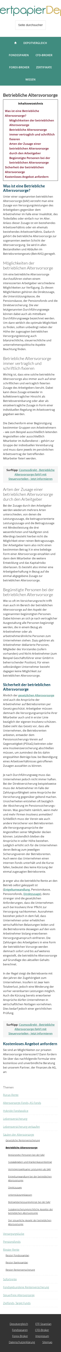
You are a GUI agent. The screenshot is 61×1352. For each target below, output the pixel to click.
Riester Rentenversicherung (20, 1269)
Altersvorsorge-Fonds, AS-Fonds (22, 1103)
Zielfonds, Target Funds (16, 1303)
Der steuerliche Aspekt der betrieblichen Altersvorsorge (29, 1222)
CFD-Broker (42, 1330)
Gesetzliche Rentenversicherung (23, 1140)
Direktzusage (31, 894)
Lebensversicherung (15, 1119)
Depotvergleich (19, 1324)
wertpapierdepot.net (30, 11)
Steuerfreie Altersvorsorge (19, 1295)
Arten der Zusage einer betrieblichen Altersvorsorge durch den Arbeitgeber (29, 148)
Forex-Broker (20, 1336)
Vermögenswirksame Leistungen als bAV (29, 1169)
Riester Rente (11, 1250)
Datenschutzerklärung (22, 1342)
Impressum (42, 1336)
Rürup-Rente (10, 1095)
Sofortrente (10, 1279)
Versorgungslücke (13, 1234)
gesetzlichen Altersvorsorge (36, 695)
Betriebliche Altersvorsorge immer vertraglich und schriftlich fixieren (32, 134)
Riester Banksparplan (17, 1262)
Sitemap (47, 1342)
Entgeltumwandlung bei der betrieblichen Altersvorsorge (30, 1178)
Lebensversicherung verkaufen (21, 1127)
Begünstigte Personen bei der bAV (26, 1154)
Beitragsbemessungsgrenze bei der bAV (29, 1202)
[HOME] (15, 43)
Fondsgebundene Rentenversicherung (26, 1287)
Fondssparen (20, 1330)
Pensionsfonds (12, 1242)
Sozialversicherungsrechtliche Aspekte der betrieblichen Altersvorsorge (30, 1211)
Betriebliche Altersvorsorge (21, 1147)
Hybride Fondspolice (15, 1111)
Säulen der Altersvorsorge (18, 1135)
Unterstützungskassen (20, 1194)
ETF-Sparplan (43, 1324)
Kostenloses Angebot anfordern (27, 177)
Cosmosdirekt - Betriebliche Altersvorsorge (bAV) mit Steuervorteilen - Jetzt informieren (31, 474)
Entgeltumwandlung (17, 889)
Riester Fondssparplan (17, 1255)
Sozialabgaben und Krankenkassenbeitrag (30, 1162)
